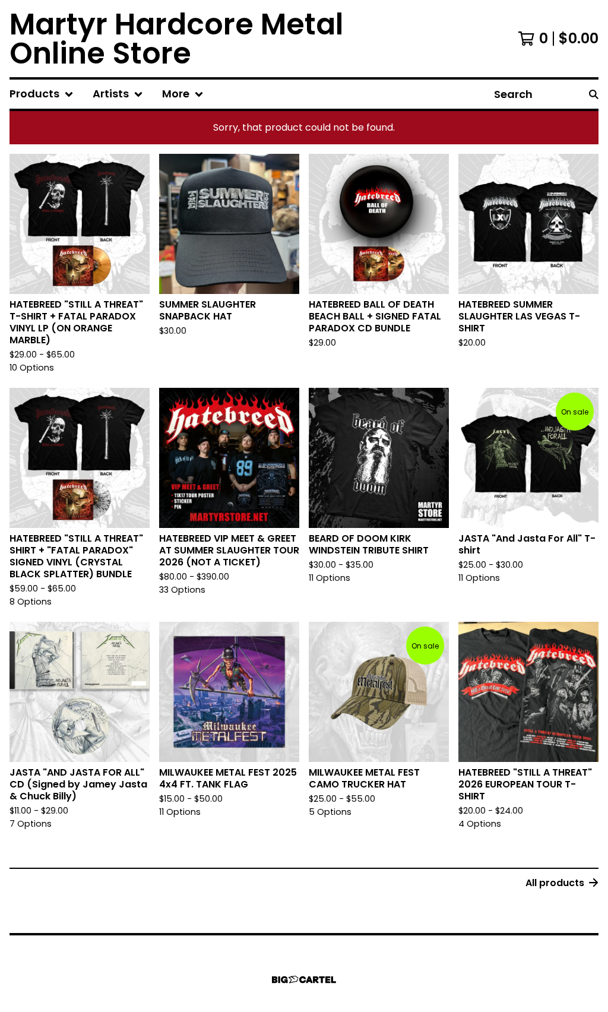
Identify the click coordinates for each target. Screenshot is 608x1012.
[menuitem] (42, 94)
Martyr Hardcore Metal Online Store (176, 39)
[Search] (593, 94)
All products (554, 883)
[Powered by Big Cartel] (304, 979)
